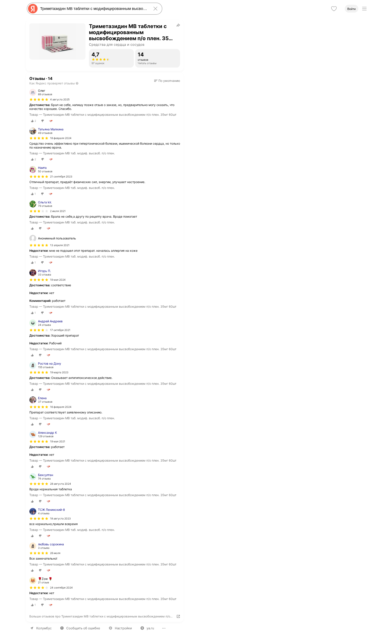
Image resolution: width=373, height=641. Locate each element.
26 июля (55, 553)
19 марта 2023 (59, 372)
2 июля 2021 (58, 211)
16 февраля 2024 (60, 406)
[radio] (33, 121)
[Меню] (364, 8)
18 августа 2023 (60, 518)
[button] (167, 81)
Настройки (123, 628)
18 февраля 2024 (60, 138)
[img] (38, 99)
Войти (351, 9)
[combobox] (94, 8)
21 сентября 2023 (61, 176)
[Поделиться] (178, 25)
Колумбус (44, 628)
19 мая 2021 (57, 441)
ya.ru (150, 628)
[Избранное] (334, 8)
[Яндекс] (33, 8)
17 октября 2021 (60, 330)
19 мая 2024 (58, 279)
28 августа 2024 (60, 483)
